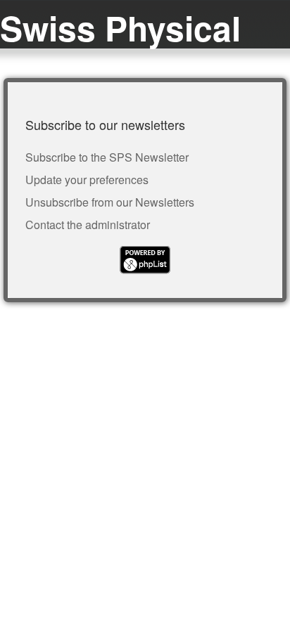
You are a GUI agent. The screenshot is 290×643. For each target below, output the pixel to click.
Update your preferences (87, 179)
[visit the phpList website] (145, 269)
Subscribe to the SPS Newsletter (107, 157)
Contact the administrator (87, 224)
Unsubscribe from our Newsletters (109, 202)
